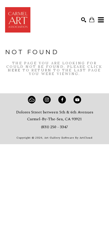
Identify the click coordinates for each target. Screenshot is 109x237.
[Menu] (101, 19)
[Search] (83, 19)
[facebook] (62, 99)
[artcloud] (31, 99)
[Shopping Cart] (91, 20)
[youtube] (77, 99)
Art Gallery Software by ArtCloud (68, 137)
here (14, 70)
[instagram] (47, 99)
